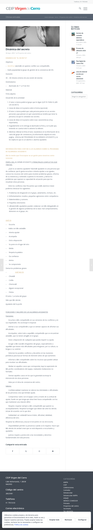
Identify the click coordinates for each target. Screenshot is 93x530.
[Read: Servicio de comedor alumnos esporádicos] (73, 34)
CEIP (65, 485)
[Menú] (84, 9)
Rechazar (68, 520)
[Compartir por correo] (52, 451)
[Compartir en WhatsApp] (39, 451)
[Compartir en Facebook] (12, 451)
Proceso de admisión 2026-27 (81, 50)
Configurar (82, 520)
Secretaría (67, 508)
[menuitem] (79, 9)
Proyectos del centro (24, 53)
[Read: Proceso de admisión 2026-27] (73, 49)
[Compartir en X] (26, 451)
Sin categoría (68, 511)
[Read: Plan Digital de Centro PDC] (73, 62)
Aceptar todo (54, 520)
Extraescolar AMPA (70, 495)
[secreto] (33, 36)
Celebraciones (68, 487)
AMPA (65, 482)
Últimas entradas (13, 17)
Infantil (65, 498)
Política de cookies (21, 525)
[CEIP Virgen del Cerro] (23, 9)
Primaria (66, 503)
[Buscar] (79, 9)
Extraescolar (67, 493)
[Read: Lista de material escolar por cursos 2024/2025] (73, 73)
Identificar (11, 66)
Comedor (66, 490)
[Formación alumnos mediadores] (2, 265)
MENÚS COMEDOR (70, 501)
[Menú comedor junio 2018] (91, 265)
